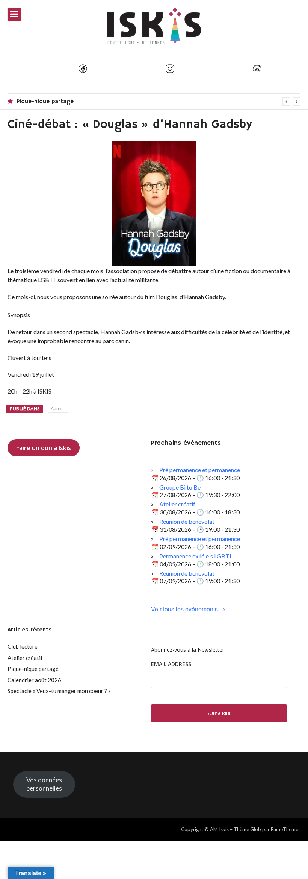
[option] (158, 101)
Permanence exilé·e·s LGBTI (195, 556)
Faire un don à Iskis (43, 448)
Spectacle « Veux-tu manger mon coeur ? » (59, 690)
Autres (58, 408)
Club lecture (23, 646)
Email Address (171, 664)
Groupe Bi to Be (180, 487)
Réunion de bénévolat (186, 521)
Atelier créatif (177, 504)
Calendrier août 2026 (34, 680)
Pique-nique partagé (45, 101)
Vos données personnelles (44, 784)
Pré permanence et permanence (199, 469)
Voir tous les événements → (188, 609)
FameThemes (285, 829)
